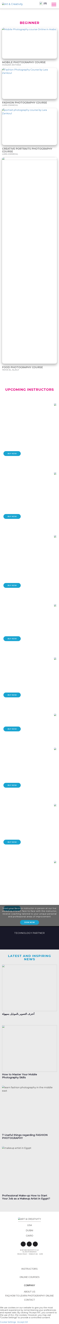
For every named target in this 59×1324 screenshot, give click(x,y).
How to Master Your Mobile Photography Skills (19, 1076)
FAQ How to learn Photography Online (29, 1296)
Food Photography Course (22, 367)
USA (29, 1225)
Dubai (29, 1230)
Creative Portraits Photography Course (27, 150)
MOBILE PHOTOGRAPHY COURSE (24, 62)
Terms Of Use (33, 1254)
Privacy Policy (22, 1254)
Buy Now (12, 454)
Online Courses (30, 1277)
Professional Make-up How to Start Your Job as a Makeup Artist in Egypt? (26, 1197)
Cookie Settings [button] (8, 1322)
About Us (29, 1292)
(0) (45, 3)
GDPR (41, 1254)
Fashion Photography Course (24, 102)
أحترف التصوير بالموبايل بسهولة (18, 1013)
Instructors (29, 1269)
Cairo (29, 1235)
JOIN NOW (29, 922)
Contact (29, 1300)
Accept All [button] (22, 1322)
